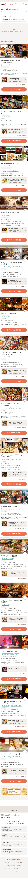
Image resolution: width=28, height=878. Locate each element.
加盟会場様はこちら (11, 865)
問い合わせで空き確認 (15, 89)
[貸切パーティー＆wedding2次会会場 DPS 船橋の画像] (14, 252)
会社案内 (9, 859)
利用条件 (19, 859)
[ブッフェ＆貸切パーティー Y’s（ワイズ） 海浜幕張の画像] (14, 394)
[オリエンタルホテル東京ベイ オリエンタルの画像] (14, 102)
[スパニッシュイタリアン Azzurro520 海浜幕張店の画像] (14, 590)
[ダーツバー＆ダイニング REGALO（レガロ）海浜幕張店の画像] (14, 445)
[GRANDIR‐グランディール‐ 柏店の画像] (14, 203)
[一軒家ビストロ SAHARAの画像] (14, 304)
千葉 (18, 815)
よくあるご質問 (14, 871)
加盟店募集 (18, 865)
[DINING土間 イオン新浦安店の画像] (14, 546)
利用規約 (14, 859)
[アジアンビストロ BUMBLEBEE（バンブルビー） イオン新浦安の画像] (14, 343)
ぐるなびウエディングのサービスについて (14, 868)
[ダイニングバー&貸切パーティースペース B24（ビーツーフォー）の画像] (14, 691)
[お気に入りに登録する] (25, 58)
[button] (14, 829)
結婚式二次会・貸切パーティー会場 (8, 815)
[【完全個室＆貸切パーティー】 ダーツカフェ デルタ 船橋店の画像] (14, 51)
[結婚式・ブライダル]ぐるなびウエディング (10, 814)
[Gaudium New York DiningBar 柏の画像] (14, 744)
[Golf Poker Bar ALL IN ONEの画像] (14, 497)
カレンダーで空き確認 (15, 140)
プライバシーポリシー (9, 862)
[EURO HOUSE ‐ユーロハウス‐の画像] (14, 153)
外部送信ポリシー (19, 862)
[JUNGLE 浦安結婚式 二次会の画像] (14, 642)
